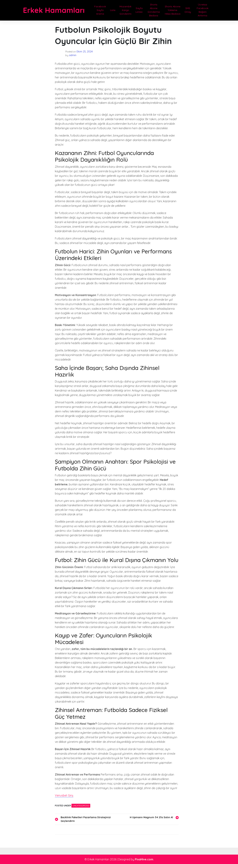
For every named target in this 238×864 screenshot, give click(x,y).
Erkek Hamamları (54, 10)
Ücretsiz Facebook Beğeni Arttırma (202, 10)
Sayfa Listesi (139, 10)
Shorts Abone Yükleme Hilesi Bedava (172, 10)
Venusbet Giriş (64, 795)
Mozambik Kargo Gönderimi (125, 10)
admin (72, 55)
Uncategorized (80, 805)
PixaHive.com (144, 859)
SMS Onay (188, 10)
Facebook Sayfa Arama (100, 10)
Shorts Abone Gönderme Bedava (154, 10)
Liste (112, 10)
